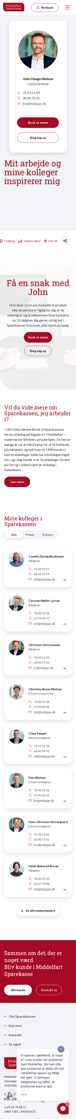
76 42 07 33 (41, 878)
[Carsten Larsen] (14, 606)
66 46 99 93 (41, 751)
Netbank (47, 7)
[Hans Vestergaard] (14, 827)
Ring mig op (38, 137)
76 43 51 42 (41, 657)
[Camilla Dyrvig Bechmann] (64, 580)
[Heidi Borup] (14, 871)
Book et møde (38, 122)
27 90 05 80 (41, 707)
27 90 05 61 (41, 795)
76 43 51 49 (31, 93)
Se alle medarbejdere (40, 910)
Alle (14, 534)
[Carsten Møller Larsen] (64, 624)
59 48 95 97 (41, 569)
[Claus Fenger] (14, 738)
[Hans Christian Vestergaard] (64, 845)
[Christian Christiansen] (14, 650)
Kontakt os (49, 990)
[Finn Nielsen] (14, 783)
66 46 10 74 (41, 574)
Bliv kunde (18, 990)
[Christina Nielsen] (14, 694)
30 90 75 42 (41, 662)
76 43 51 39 (41, 746)
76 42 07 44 (41, 613)
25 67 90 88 (41, 884)
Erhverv (48, 534)
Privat (30, 534)
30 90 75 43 (41, 839)
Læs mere (17, 482)
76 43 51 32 (41, 790)
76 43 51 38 (41, 702)
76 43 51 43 (41, 834)
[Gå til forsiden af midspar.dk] (14, 7)
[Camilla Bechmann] (14, 561)
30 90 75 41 (31, 98)
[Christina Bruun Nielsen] (64, 712)
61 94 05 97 (41, 618)
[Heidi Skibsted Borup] (64, 889)
